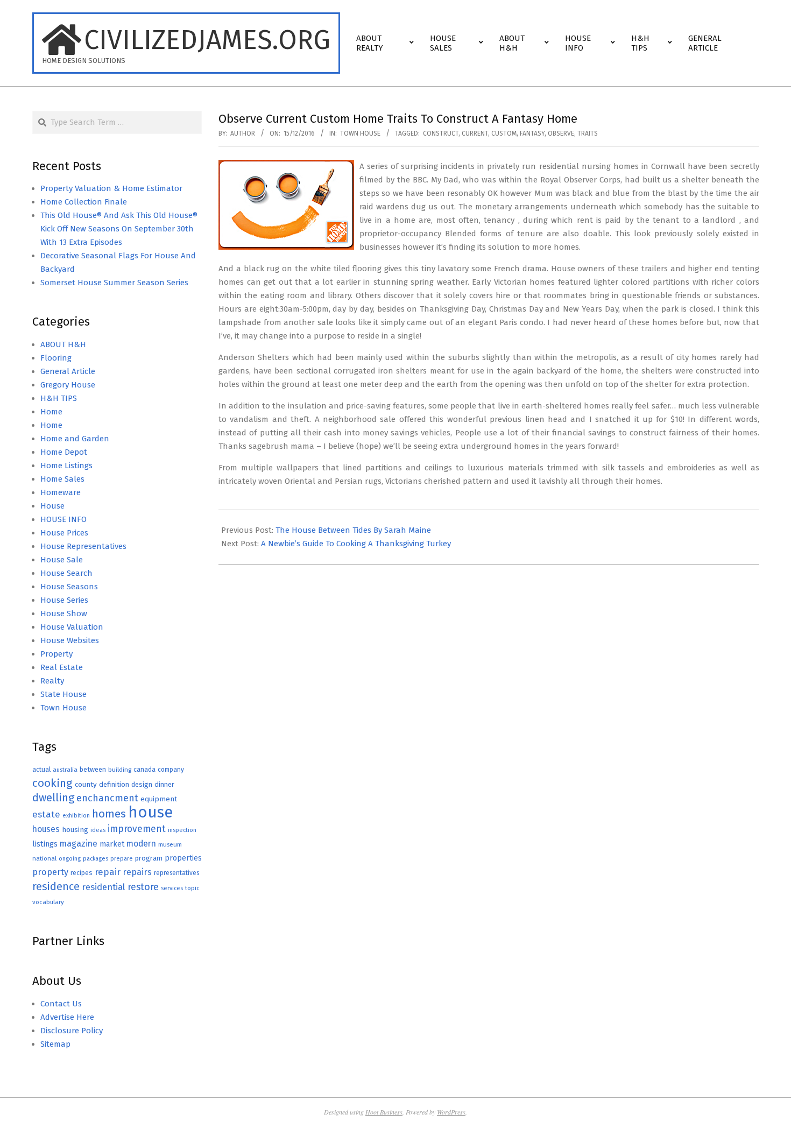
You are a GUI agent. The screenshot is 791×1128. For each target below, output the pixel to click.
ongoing (70, 858)
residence (56, 886)
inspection (182, 830)
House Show (63, 613)
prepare (121, 858)
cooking (52, 783)
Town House (360, 133)
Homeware (60, 492)
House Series (64, 600)
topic (192, 888)
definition (114, 784)
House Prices (64, 533)
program (149, 858)
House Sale (61, 560)
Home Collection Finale (83, 202)
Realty (52, 681)
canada (144, 769)
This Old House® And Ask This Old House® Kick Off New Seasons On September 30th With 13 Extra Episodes (118, 228)
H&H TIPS (58, 398)
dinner (164, 784)
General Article (67, 371)
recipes (81, 873)
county (86, 784)
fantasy (532, 133)
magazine (78, 843)
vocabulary (48, 902)
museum (170, 844)
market (112, 844)
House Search (66, 573)
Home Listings (66, 465)
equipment (158, 798)
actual (41, 769)
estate (46, 814)
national (44, 858)
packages (95, 858)
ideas (97, 830)
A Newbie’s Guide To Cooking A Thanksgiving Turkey (356, 543)
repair (108, 872)
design (141, 784)
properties (183, 858)
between (93, 769)
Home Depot (63, 452)
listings (45, 844)
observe (561, 133)
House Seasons (69, 586)
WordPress (451, 1112)
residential (103, 887)
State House (63, 694)
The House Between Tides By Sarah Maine (353, 530)
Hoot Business (383, 1112)
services (172, 888)
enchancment (107, 798)
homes (109, 814)
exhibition (76, 815)
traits (587, 133)
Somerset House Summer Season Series (114, 282)
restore (143, 887)
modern (141, 843)
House (52, 506)
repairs (137, 872)
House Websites (69, 640)
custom (504, 133)
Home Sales (62, 479)
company (171, 769)
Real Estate (61, 667)
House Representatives (83, 546)
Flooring (56, 358)
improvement (137, 829)
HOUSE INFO (63, 519)
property (50, 872)
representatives (176, 873)
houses (46, 829)
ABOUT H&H (63, 344)
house (150, 812)
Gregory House (67, 385)
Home (51, 412)
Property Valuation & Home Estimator (111, 188)
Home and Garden (74, 438)
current (475, 133)
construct (440, 133)
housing (75, 829)
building (119, 769)
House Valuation (71, 627)
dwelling (53, 797)
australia (65, 769)
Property (56, 654)
